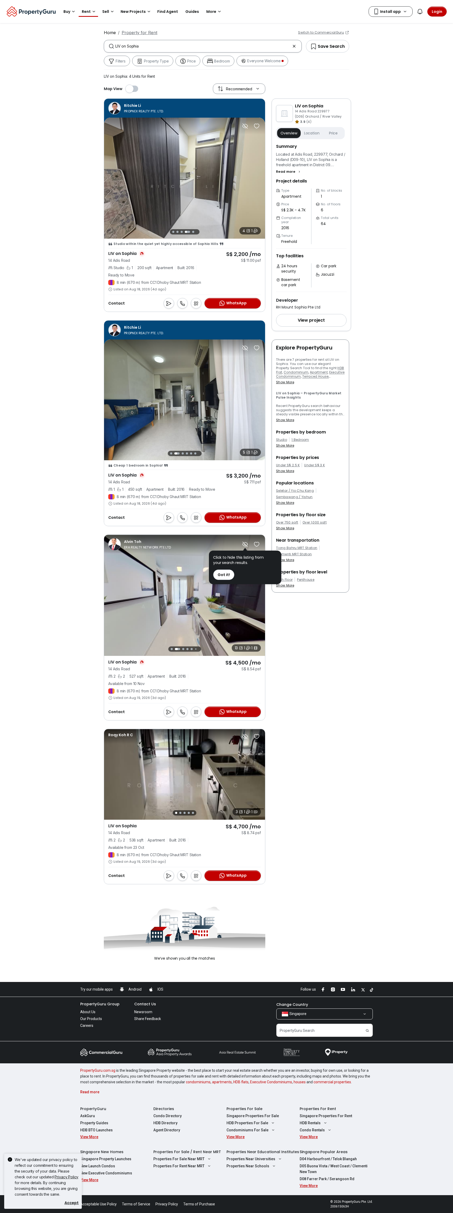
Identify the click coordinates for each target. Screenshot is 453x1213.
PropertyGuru (93, 1108)
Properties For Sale (244, 1108)
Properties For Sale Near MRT (178, 1159)
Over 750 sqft (287, 522)
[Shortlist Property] (256, 126)
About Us (87, 1012)
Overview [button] (289, 133)
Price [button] (333, 133)
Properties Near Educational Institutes (262, 1151)
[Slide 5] (191, 232)
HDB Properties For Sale (247, 1123)
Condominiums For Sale (247, 1130)
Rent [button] (86, 11)
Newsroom (143, 1012)
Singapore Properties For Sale (252, 1116)
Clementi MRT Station (294, 554)
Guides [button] (192, 11)
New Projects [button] (133, 11)
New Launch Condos (97, 1166)
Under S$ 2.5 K (288, 465)
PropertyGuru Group (100, 1004)
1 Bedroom (300, 440)
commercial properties (332, 1082)
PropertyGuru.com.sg (97, 1070)
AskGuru (87, 1116)
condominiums (198, 1082)
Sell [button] (105, 11)
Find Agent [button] (167, 11)
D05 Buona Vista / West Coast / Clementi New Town (334, 1169)
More (211, 11)
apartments (222, 1082)
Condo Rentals (312, 1130)
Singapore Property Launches (105, 1159)
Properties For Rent (318, 1108)
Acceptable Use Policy (98, 1204)
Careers (86, 1025)
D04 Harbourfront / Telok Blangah (328, 1159)
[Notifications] (420, 11)
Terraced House (315, 376)
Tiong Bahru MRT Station (296, 548)
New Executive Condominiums (106, 1173)
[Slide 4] (186, 232)
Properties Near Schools (247, 1166)
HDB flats (241, 1082)
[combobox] (202, 46)
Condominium (296, 372)
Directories (163, 1108)
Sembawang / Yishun (294, 497)
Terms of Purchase (199, 1204)
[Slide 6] (195, 453)
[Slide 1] (173, 232)
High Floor (284, 580)
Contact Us (145, 1004)
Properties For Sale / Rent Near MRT (187, 1151)
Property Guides (94, 1123)
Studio (281, 440)
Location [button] (312, 133)
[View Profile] (136, 108)
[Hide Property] (245, 126)
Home (110, 32)
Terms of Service (136, 1204)
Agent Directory (166, 1130)
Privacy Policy (66, 1177)
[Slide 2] (177, 232)
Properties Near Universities (250, 1159)
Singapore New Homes (101, 1151)
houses (300, 1082)
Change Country (292, 1004)
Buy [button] (66, 11)
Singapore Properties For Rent (326, 1116)
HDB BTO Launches (96, 1130)
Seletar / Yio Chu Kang (295, 491)
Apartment (319, 372)
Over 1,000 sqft (315, 522)
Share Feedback (147, 1019)
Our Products (91, 1019)
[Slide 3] (182, 232)
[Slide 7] (200, 649)
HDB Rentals (310, 1123)
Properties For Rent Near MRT (178, 1166)
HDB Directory (165, 1123)
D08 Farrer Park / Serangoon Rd (327, 1179)
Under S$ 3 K (314, 465)
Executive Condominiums (271, 1082)
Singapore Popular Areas (324, 1151)
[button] (288, 172)
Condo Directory (167, 1116)
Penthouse (305, 580)
